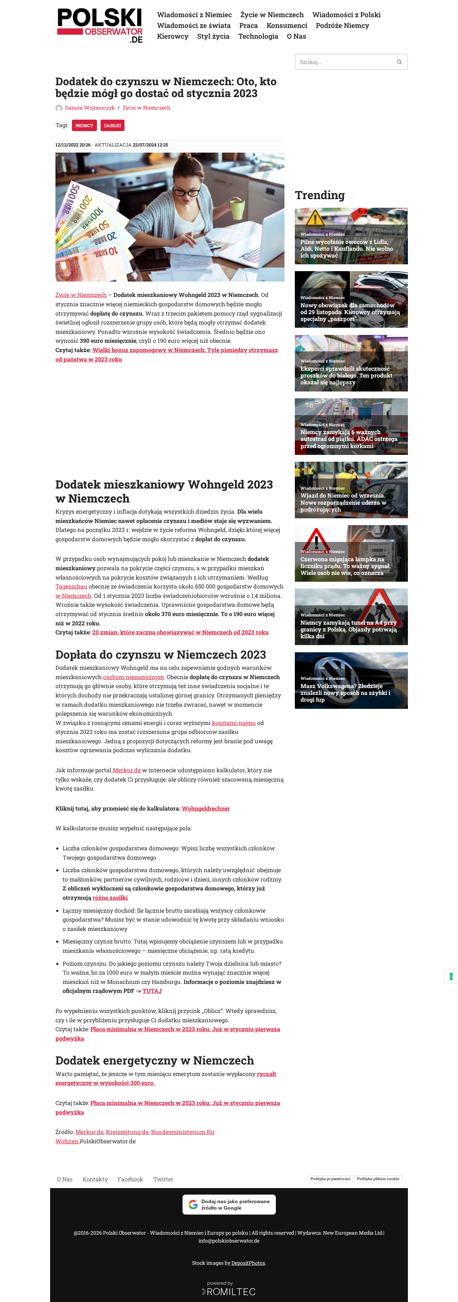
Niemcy (84, 125)
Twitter (164, 1179)
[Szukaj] (400, 62)
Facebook (130, 1179)
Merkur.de (126, 770)
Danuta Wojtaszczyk (90, 107)
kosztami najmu (234, 722)
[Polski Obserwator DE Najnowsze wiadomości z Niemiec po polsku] (100, 25)
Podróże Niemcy (342, 25)
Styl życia (213, 36)
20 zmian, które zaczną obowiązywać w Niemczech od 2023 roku (180, 632)
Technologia (258, 36)
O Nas (296, 36)
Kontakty (95, 1179)
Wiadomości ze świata (194, 25)
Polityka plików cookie (378, 1178)
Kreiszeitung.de (127, 1131)
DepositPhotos (248, 1262)
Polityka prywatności (330, 1178)
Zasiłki (112, 125)
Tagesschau (71, 586)
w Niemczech (73, 595)
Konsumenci (287, 25)
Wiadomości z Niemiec (194, 14)
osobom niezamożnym (133, 677)
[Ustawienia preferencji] (451, 976)
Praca (248, 25)
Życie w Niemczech (272, 14)
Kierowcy (173, 36)
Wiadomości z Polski (346, 14)
